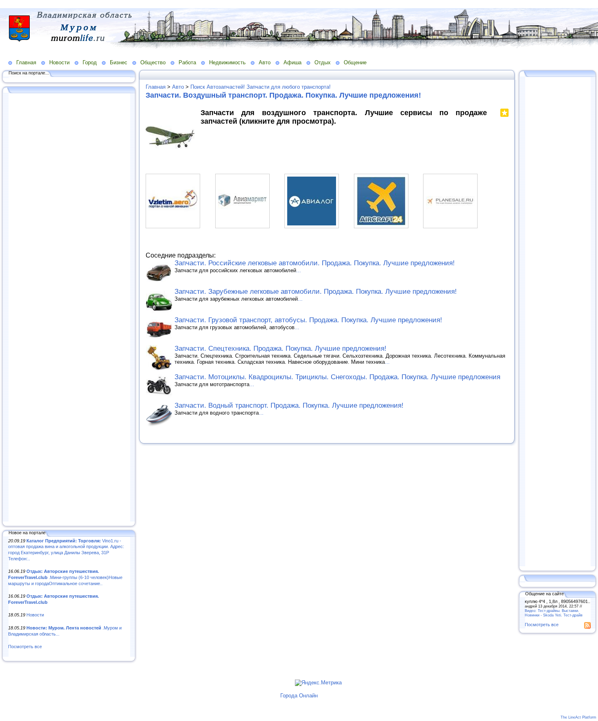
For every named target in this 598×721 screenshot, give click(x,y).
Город (90, 62)
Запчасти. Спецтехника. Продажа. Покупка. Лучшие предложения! (280, 348)
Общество (153, 62)
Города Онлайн (299, 696)
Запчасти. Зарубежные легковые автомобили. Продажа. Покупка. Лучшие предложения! (316, 291)
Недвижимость (227, 62)
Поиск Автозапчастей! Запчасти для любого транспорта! (260, 87)
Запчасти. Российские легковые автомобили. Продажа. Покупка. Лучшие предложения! (315, 263)
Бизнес (118, 62)
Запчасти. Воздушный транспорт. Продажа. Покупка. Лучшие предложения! (283, 95)
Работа (187, 62)
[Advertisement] (69, 308)
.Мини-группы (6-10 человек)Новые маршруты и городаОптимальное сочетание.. (65, 577)
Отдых (322, 62)
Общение (355, 62)
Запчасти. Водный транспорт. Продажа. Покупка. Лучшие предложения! (289, 405)
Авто (265, 62)
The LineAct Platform (578, 717)
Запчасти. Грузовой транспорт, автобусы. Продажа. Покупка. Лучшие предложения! (308, 320)
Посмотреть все (25, 646)
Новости (59, 62)
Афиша (292, 62)
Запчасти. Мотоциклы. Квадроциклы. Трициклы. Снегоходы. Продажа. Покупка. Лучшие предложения (337, 377)
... (298, 270)
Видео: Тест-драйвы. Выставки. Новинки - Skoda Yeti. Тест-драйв (554, 612)
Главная (26, 62)
